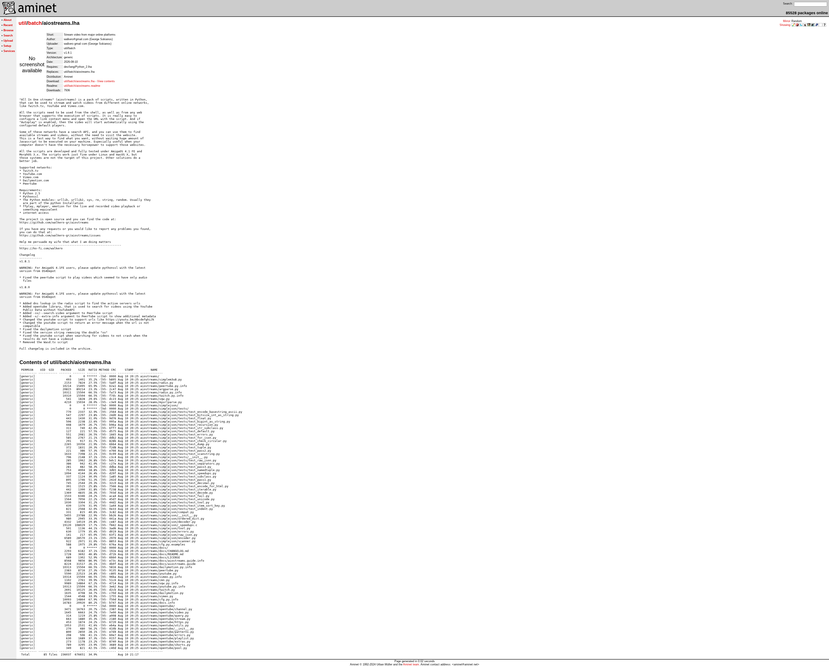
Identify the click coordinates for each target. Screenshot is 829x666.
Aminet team (411, 664)
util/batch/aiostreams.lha (79, 81)
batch (35, 23)
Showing (785, 25)
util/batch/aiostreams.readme (82, 85)
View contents (106, 81)
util (23, 23)
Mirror (786, 21)
